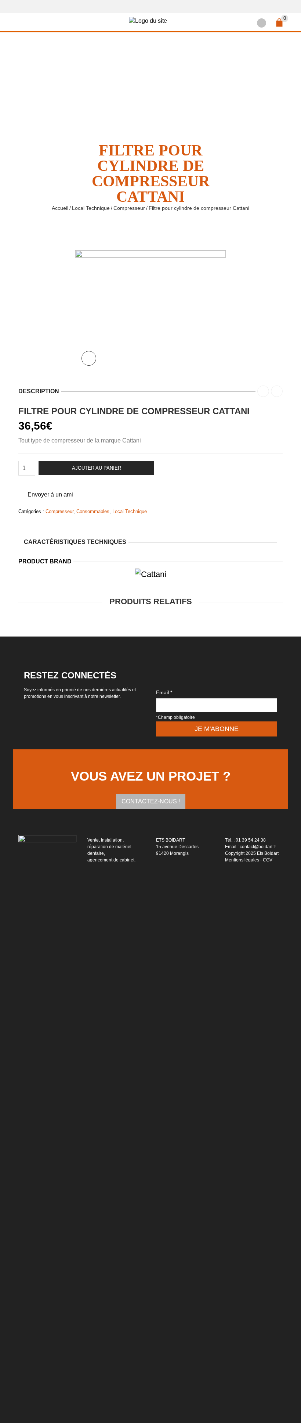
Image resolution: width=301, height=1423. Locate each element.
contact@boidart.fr (258, 846)
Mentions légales (242, 860)
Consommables (92, 511)
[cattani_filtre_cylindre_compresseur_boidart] (150, 310)
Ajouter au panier (96, 468)
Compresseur (129, 208)
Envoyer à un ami (50, 494)
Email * (164, 692)
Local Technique (91, 208)
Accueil (60, 208)
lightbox (88, 358)
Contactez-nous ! (151, 801)
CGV (267, 860)
